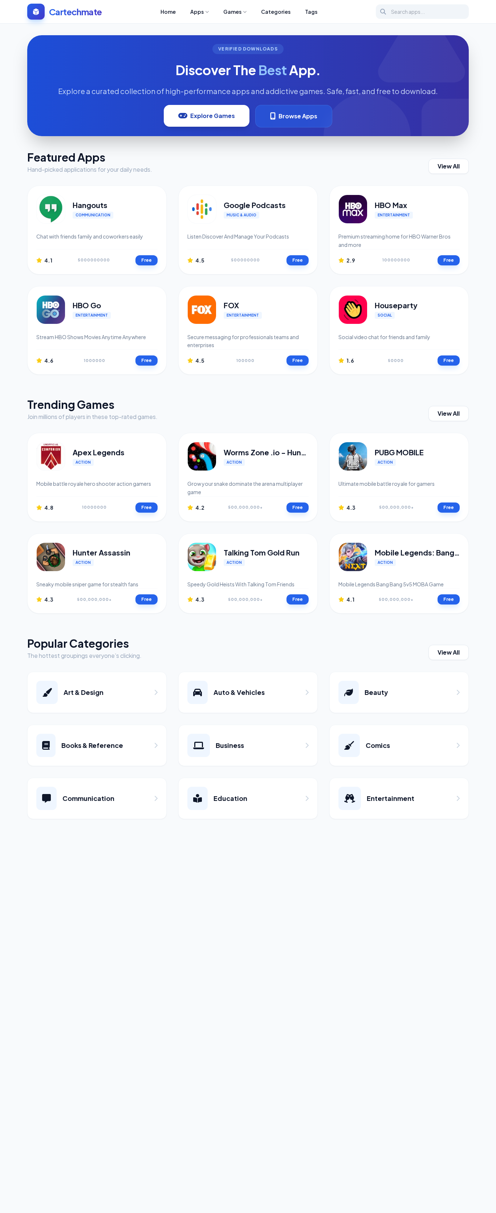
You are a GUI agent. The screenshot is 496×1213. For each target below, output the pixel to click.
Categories (275, 11)
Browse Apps (298, 116)
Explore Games (212, 115)
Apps (197, 11)
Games (232, 11)
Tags (311, 11)
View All (449, 166)
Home (168, 11)
